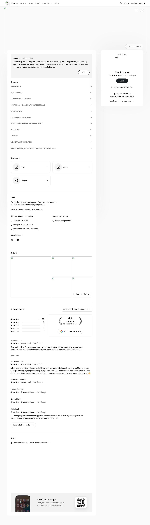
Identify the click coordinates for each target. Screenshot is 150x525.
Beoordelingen (47, 3)
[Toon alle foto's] (75, 30)
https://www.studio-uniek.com (26, 229)
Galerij (37, 3)
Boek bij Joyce (30, 180)
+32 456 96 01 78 (137, 3)
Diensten (15, 3)
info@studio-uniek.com (23, 225)
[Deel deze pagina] (136, 10)
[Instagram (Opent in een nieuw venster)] (12, 239)
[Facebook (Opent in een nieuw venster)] (18, 239)
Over (31, 3)
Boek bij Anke (72, 167)
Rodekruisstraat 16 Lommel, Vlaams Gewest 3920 (122, 95)
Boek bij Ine (30, 167)
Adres (57, 3)
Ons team (23, 3)
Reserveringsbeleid (63, 221)
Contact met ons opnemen (121, 101)
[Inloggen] (142, 10)
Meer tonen (15, 355)
